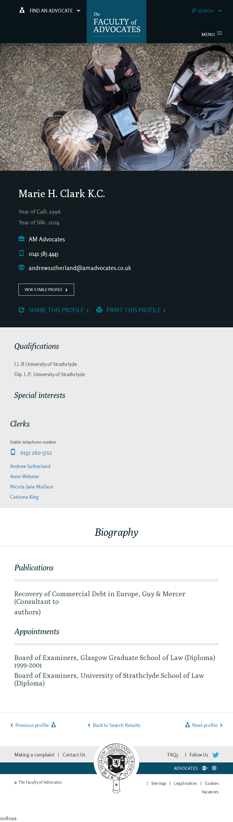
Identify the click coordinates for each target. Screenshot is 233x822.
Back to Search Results (116, 725)
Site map (158, 783)
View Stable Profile (43, 289)
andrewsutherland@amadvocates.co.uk (79, 267)
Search (205, 11)
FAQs (173, 755)
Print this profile (133, 310)
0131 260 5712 (35, 452)
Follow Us (199, 755)
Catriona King (24, 497)
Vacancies (210, 791)
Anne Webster (24, 476)
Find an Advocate (51, 11)
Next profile (204, 725)
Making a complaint (34, 755)
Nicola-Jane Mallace (31, 486)
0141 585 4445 (43, 253)
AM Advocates (46, 239)
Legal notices (185, 783)
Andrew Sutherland (30, 466)
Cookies (212, 783)
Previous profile (32, 725)
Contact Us (74, 755)
